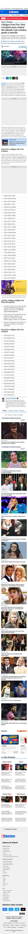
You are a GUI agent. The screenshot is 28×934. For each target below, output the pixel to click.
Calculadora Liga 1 (7, 854)
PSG (4, 871)
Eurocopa (5, 866)
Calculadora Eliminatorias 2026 (10, 856)
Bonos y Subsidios (7, 890)
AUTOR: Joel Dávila (11, 398)
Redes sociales (6, 892)
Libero (22, 923)
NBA (4, 880)
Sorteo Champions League (17, 8)
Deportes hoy (5, 875)
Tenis (4, 882)
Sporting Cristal (6, 851)
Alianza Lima (6, 848)
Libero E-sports (6, 925)
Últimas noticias (5, 15)
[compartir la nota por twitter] (13, 78)
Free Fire (3, 35)
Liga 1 (4, 853)
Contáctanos (8, 916)
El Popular (16, 923)
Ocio (3, 888)
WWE (4, 879)
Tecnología (5, 898)
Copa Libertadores (7, 861)
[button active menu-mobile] (2, 12)
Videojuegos (9, 21)
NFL (4, 885)
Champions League (7, 863)
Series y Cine (6, 895)
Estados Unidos (6, 900)
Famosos (5, 893)
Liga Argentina (6, 867)
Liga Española (6, 869)
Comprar (15, 752)
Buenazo (18, 925)
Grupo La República (8, 923)
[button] (26, 12)
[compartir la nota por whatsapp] (10, 78)
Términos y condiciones (16, 918)
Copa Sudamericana (8, 864)
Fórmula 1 (5, 884)
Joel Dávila (6, 46)
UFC (4, 877)
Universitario (6, 850)
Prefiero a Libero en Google (15, 415)
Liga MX (5, 872)
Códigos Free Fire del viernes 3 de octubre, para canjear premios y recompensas (17, 143)
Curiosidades (6, 897)
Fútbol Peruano (16, 15)
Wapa (12, 925)
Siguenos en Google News (16, 78)
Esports (3, 21)
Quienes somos (14, 916)
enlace (16, 306)
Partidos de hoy (7, 8)
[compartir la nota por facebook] (7, 78)
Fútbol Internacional (7, 859)
